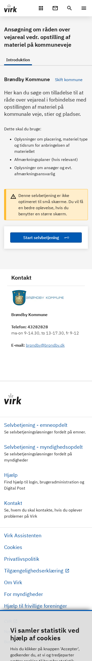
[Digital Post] (55, 7)
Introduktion (18, 59)
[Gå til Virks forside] (46, 399)
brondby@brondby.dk (45, 345)
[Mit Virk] (41, 7)
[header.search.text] (69, 7)
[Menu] (84, 8)
